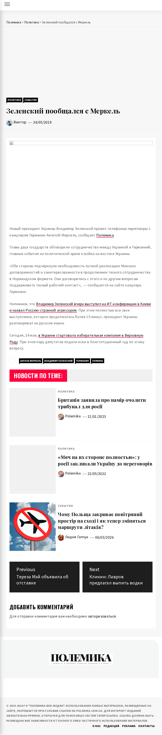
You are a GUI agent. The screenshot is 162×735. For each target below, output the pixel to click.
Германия (82, 360)
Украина (97, 360)
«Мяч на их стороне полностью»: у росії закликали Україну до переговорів (105, 460)
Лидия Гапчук (76, 536)
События (30, 99)
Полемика (105, 235)
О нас (96, 726)
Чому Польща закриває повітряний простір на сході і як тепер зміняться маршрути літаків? (102, 520)
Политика (14, 99)
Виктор (20, 122)
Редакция (111, 726)
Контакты (146, 726)
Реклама (129, 726)
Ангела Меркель (30, 360)
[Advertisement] (81, 62)
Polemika (73, 416)
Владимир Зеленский (58, 360)
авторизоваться (102, 616)
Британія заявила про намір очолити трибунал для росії (102, 403)
